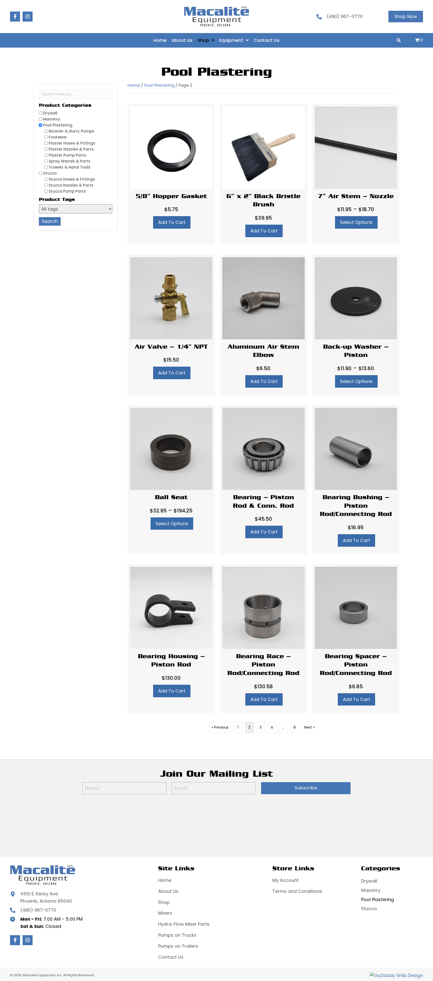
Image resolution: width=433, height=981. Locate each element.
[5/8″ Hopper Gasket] (171, 174)
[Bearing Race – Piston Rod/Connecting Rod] (263, 638)
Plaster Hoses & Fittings (72, 143)
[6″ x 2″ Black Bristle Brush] (263, 174)
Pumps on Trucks (177, 935)
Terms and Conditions (297, 891)
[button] (15, 17)
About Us (168, 891)
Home (134, 85)
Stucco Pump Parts (67, 191)
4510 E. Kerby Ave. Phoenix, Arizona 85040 (46, 897)
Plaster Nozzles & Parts (71, 149)
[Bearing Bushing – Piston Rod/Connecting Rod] (355, 479)
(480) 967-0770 (345, 16)
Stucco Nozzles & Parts (71, 185)
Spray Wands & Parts (69, 161)
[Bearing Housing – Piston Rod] (171, 638)
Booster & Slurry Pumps (71, 131)
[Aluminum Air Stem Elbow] (263, 325)
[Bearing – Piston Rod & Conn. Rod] (263, 479)
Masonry (51, 119)
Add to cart (171, 222)
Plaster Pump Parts (67, 155)
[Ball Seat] (171, 479)
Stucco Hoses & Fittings (72, 179)
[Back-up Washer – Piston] (355, 325)
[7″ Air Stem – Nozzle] (355, 174)
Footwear (58, 137)
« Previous (220, 727)
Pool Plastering (57, 125)
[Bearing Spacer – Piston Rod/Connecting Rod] (355, 638)
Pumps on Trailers (178, 946)
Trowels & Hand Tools (69, 167)
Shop (164, 902)
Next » (309, 727)
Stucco (50, 173)
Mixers (165, 913)
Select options (356, 222)
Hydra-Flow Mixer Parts (183, 924)
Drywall (50, 113)
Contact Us (170, 957)
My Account (285, 880)
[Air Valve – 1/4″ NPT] (171, 325)
